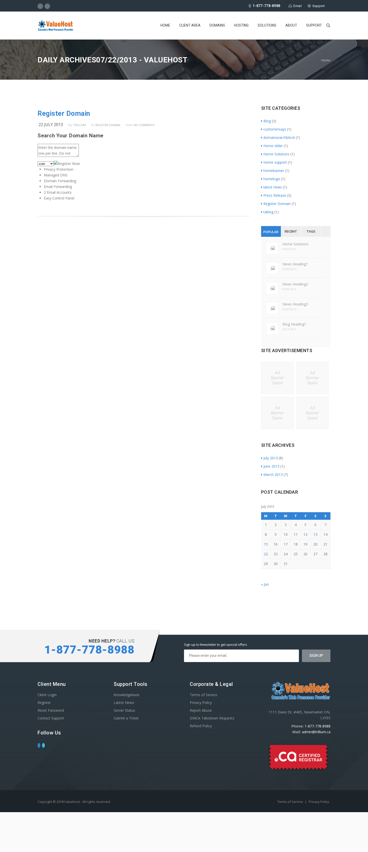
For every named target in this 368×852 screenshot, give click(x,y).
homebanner (273, 170)
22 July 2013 (51, 124)
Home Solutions (276, 154)
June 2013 (271, 466)
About (291, 25)
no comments (144, 125)
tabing (268, 211)
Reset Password (51, 710)
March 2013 (273, 474)
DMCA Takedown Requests (212, 718)
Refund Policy (201, 725)
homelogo (271, 178)
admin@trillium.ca (316, 731)
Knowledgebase (126, 694)
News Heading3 (295, 304)
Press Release (274, 195)
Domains (217, 25)
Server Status (124, 710)
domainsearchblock (279, 137)
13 (315, 534)
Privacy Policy (201, 702)
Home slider (273, 145)
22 (266, 554)
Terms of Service (203, 694)
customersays (274, 129)
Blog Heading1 (294, 324)
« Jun (265, 584)
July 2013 (270, 458)
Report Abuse (201, 710)
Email (297, 6)
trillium (79, 125)
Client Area (190, 25)
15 (266, 544)
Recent (291, 231)
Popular (270, 232)
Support (318, 6)
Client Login (47, 694)
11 (296, 534)
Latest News (124, 702)
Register (44, 702)
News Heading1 (295, 264)
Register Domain (64, 114)
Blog (267, 121)
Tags (310, 231)
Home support (275, 162)
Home (165, 25)
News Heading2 (295, 284)
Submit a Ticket (126, 718)
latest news (272, 187)
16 (276, 544)
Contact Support (51, 718)
